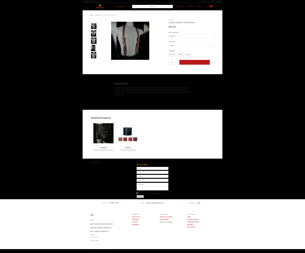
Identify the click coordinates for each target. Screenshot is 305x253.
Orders (219, 1)
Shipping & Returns (193, 222)
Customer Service (192, 219)
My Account (136, 217)
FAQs (198, 203)
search (153, 6)
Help (212, 1)
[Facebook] (91, 237)
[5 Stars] (147, 164)
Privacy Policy (164, 219)
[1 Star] (138, 164)
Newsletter (180, 6)
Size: (172, 41)
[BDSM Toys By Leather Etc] (100, 6)
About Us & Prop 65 (166, 217)
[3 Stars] (142, 164)
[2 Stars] (140, 164)
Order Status (191, 227)
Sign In (200, 6)
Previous (93, 20)
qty (171, 62)
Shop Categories (120, 6)
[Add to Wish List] (212, 62)
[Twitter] (94, 237)
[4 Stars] (144, 164)
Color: (174, 32)
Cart (209, 6)
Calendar (190, 6)
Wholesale (135, 219)
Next (93, 62)
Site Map (190, 224)
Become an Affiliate (166, 222)
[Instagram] (97, 237)
